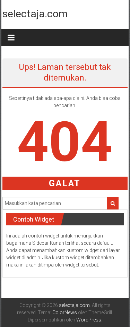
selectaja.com (35, 14)
